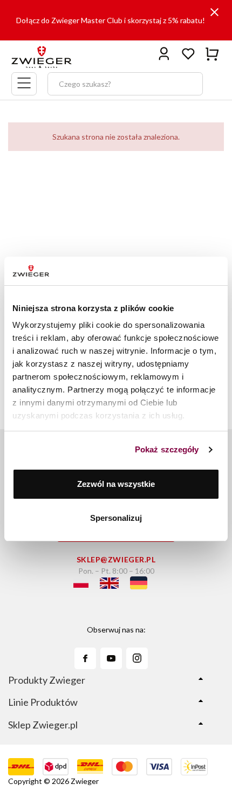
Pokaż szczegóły (167, 449)
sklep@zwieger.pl (116, 559)
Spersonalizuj (116, 517)
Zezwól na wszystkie (116, 484)
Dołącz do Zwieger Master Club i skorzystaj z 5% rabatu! (110, 20)
